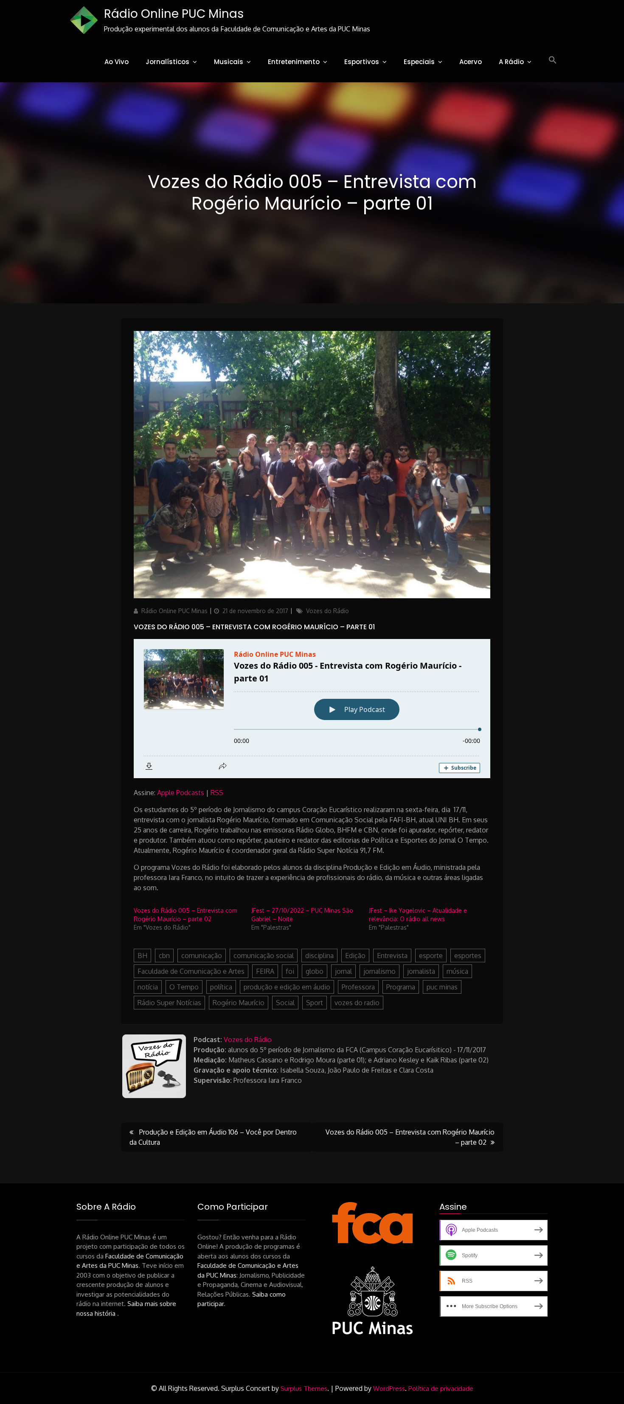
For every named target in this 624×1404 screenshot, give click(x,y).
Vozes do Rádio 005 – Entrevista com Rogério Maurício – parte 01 (254, 627)
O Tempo (184, 987)
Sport (314, 1002)
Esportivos (361, 61)
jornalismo (379, 971)
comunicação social (263, 955)
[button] (553, 60)
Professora (358, 987)
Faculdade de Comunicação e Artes (191, 971)
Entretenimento (294, 61)
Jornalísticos (167, 61)
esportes (467, 955)
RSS (217, 792)
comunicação (201, 955)
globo (314, 971)
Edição (355, 955)
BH (142, 955)
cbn (164, 955)
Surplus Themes (304, 1388)
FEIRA (265, 971)
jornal (343, 971)
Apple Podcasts (180, 792)
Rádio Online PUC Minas (174, 14)
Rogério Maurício (238, 1002)
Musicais (228, 61)
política (221, 987)
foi (290, 971)
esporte (431, 955)
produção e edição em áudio (287, 987)
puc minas (442, 987)
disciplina (319, 955)
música (457, 971)
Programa (400, 987)
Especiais (419, 61)
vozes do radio (356, 1002)
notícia (148, 987)
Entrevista (392, 955)
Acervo (470, 61)
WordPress (389, 1388)
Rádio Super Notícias (169, 1002)
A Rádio (511, 61)
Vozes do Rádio (327, 610)
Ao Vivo (116, 61)
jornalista (421, 971)
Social (285, 1002)
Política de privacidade (440, 1388)
